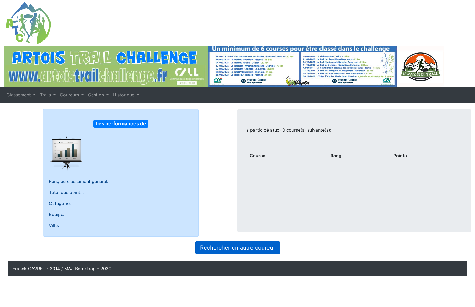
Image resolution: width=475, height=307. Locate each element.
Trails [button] (46, 95)
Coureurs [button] (70, 95)
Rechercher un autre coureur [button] (237, 247)
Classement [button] (19, 95)
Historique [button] (124, 95)
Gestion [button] (96, 95)
